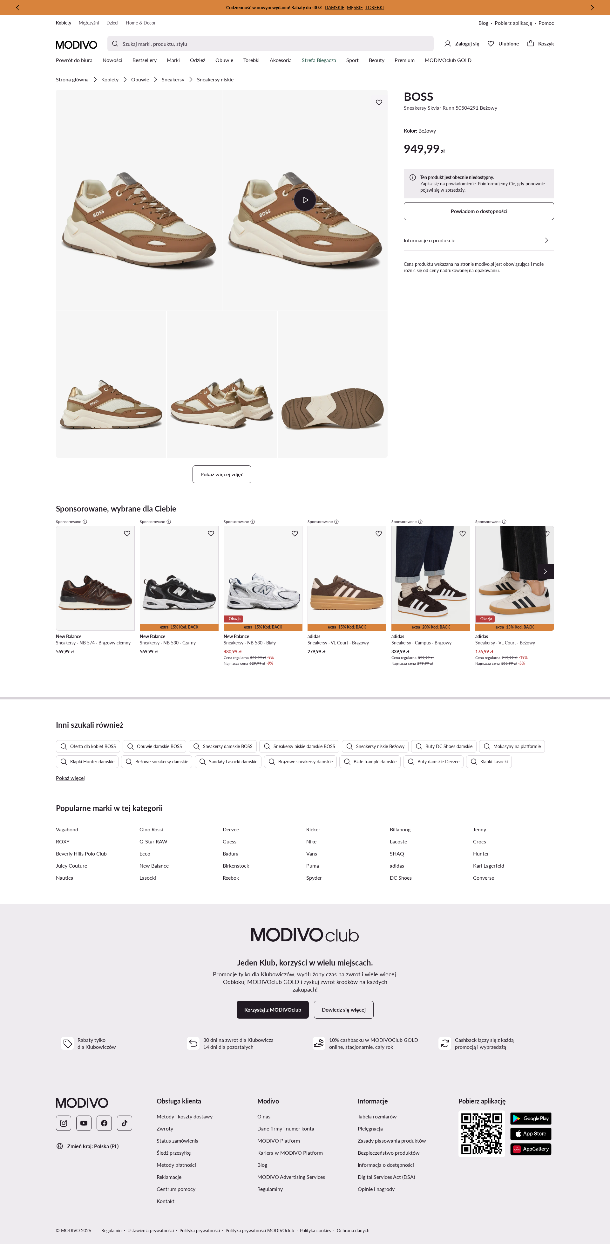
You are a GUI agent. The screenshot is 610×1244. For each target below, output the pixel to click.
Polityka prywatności (200, 1230)
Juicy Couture (71, 866)
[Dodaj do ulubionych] (379, 102)
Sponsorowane (68, 521)
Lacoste (398, 841)
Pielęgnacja (400, 1128)
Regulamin (111, 1230)
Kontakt (196, 1201)
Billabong (400, 829)
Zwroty (195, 1128)
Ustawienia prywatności (150, 1230)
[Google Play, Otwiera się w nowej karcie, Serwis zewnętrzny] (531, 1118)
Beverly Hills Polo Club (81, 853)
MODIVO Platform (305, 1140)
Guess (229, 841)
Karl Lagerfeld (488, 866)
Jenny (479, 829)
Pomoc (546, 23)
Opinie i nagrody (405, 1189)
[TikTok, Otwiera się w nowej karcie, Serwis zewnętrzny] (124, 1123)
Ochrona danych (353, 1230)
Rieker (313, 829)
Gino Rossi (151, 829)
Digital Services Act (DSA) (405, 1176)
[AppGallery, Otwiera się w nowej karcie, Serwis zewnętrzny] (531, 1149)
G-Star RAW (153, 841)
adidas (397, 866)
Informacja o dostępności (405, 1164)
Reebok (231, 878)
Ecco (144, 853)
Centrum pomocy (204, 1189)
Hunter (481, 853)
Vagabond (67, 829)
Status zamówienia (204, 1140)
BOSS (418, 96)
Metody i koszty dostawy (204, 1116)
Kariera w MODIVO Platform (305, 1152)
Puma (312, 866)
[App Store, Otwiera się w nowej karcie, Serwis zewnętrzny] (531, 1134)
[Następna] (592, 7)
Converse (483, 878)
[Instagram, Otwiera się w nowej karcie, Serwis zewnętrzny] (63, 1123)
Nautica (64, 878)
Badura (231, 853)
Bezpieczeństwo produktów (405, 1152)
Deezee (231, 829)
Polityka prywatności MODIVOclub (260, 1230)
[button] (139, 200)
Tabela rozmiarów (405, 1116)
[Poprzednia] (17, 7)
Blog (486, 23)
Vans (311, 853)
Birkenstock (236, 866)
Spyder (314, 878)
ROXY (63, 841)
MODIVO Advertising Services (305, 1176)
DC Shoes (401, 878)
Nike (311, 841)
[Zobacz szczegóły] (546, 240)
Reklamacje (199, 1176)
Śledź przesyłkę (204, 1152)
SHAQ (397, 853)
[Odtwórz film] (305, 200)
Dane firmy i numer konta (305, 1128)
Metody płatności (204, 1164)
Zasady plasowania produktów (405, 1140)
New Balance (154, 866)
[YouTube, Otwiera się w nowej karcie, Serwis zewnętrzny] (84, 1123)
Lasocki (147, 878)
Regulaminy (300, 1189)
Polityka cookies (315, 1230)
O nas (294, 1116)
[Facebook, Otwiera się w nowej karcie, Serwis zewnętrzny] (104, 1123)
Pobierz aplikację (517, 23)
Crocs (479, 841)
